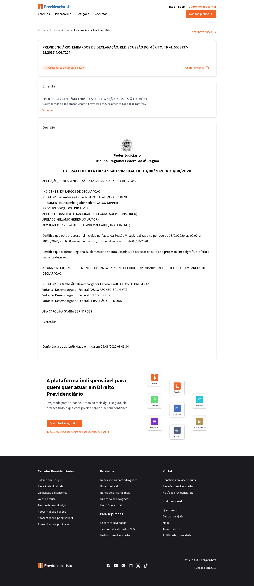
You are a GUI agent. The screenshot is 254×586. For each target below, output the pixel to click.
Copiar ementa (194, 68)
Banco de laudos (110, 486)
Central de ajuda (173, 516)
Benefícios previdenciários (179, 480)
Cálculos (44, 14)
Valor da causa (47, 499)
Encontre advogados (113, 523)
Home (42, 30)
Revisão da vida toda (50, 486)
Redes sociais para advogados (118, 480)
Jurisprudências (59, 30)
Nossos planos (199, 14)
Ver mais (47, 110)
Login (182, 7)
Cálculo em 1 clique (50, 480)
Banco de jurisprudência (115, 492)
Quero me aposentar (202, 7)
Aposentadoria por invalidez (55, 518)
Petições (82, 14)
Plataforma (63, 14)
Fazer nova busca (201, 32)
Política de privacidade (177, 535)
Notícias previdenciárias (115, 535)
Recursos (100, 14)
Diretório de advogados (115, 499)
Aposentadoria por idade (53, 524)
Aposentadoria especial (52, 511)
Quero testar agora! (62, 423)
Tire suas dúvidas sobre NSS (117, 529)
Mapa (166, 523)
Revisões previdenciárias (178, 486)
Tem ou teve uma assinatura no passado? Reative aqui (77, 432)
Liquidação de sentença (52, 492)
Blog (172, 7)
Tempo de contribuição (52, 505)
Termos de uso (172, 529)
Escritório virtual (111, 505)
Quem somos (171, 510)
